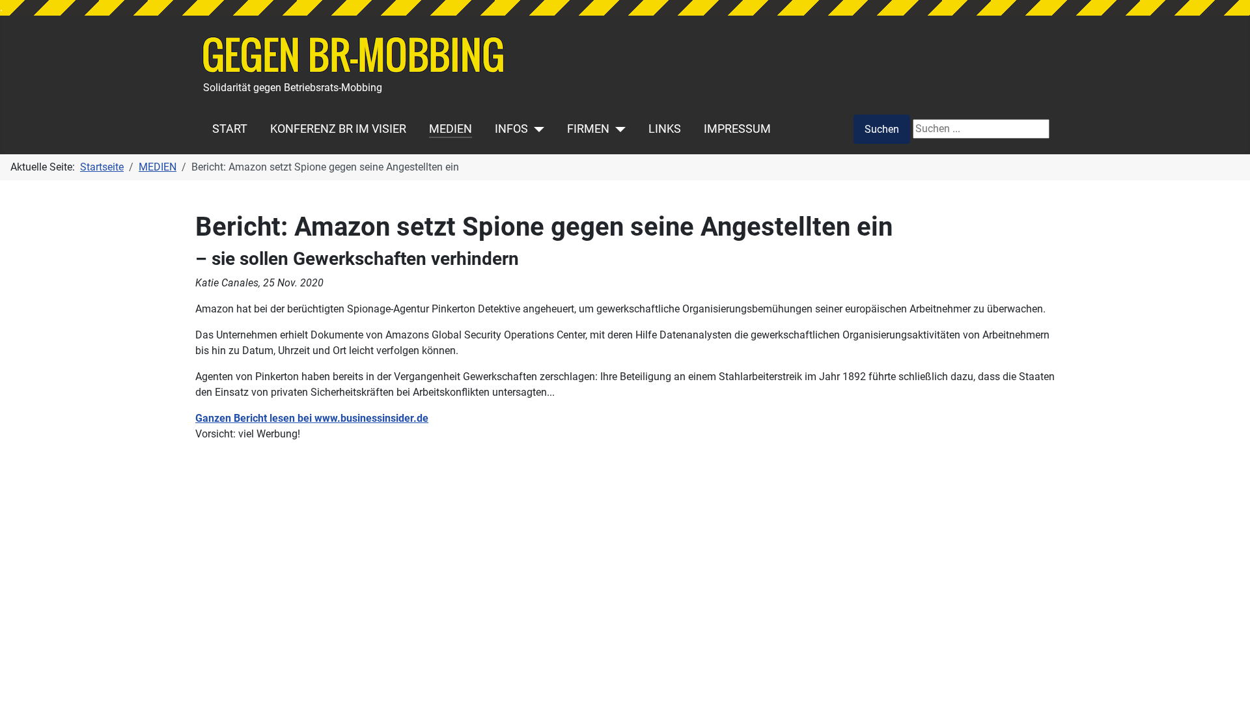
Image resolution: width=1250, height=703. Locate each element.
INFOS (511, 128)
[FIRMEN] (617, 128)
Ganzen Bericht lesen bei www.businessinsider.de (311, 418)
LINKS (664, 128)
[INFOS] (536, 128)
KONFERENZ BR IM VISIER (338, 128)
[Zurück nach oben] (1227, 679)
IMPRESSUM (737, 128)
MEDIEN (450, 128)
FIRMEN (588, 128)
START (229, 128)
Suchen (882, 129)
